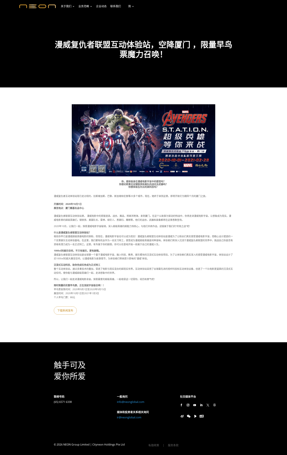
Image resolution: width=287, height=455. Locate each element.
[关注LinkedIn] (201, 405)
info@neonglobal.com (130, 402)
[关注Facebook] (181, 405)
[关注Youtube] (194, 405)
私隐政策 (153, 445)
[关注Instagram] (188, 405)
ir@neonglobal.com (129, 417)
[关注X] (208, 405)
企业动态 (101, 6)
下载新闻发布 (65, 310)
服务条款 (173, 445)
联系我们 (115, 6)
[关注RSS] (214, 405)
